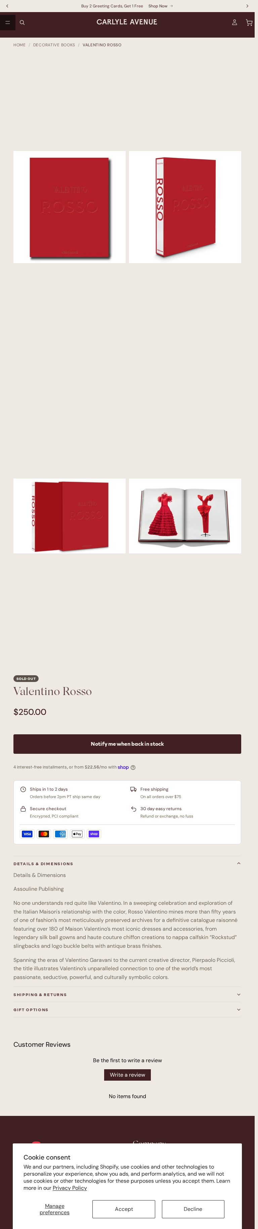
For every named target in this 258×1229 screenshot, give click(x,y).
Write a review (127, 1074)
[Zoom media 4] (185, 516)
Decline (193, 1209)
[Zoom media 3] (69, 516)
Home (19, 45)
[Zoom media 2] (185, 207)
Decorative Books (54, 45)
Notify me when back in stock (127, 743)
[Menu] (7, 22)
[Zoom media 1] (69, 207)
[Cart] (249, 22)
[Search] (22, 22)
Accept (124, 1209)
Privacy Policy (70, 1187)
